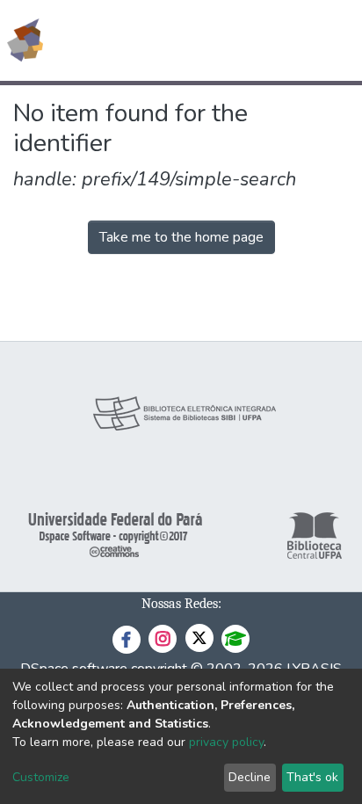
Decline (249, 777)
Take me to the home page (181, 237)
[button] (246, 40)
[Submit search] (221, 40)
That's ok (312, 777)
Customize (40, 777)
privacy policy (226, 742)
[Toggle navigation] (337, 40)
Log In (282, 40)
